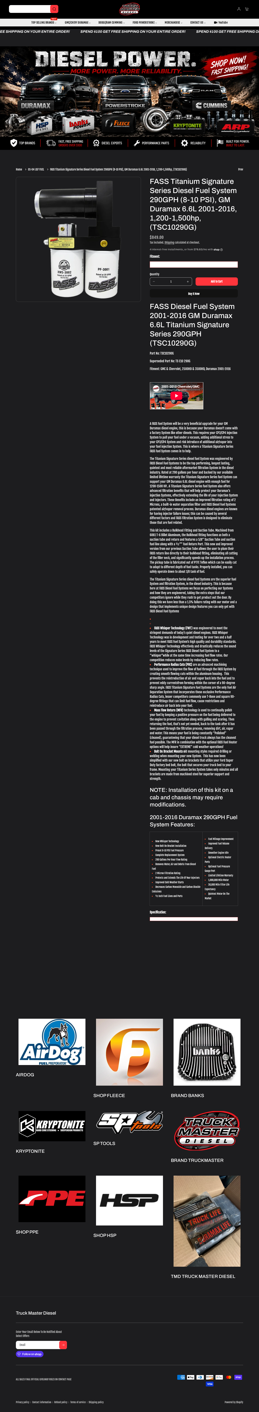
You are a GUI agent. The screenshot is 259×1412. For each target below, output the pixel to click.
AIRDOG (25, 1074)
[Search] (54, 9)
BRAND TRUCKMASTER (197, 1160)
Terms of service (78, 1402)
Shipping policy (96, 1402)
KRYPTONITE (30, 1151)
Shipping (169, 242)
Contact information (41, 1402)
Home (19, 169)
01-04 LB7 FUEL (36, 169)
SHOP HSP (104, 1235)
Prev (240, 169)
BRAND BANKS (187, 1095)
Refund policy (60, 1402)
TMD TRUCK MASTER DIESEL (203, 1276)
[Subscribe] (63, 1345)
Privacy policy (22, 1402)
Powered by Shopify (234, 1402)
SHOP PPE (27, 1232)
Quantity (154, 274)
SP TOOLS (104, 1143)
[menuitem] (44, 23)
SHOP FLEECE (109, 1095)
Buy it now (193, 294)
